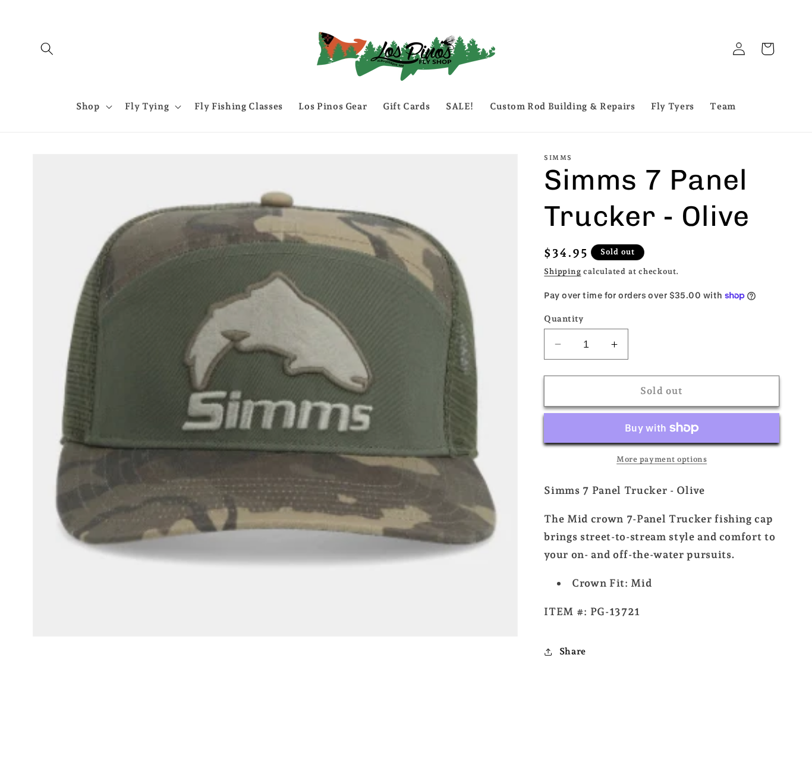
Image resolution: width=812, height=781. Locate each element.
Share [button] (572, 651)
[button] (47, 48)
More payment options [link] (661, 459)
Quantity (564, 318)
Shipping (562, 271)
